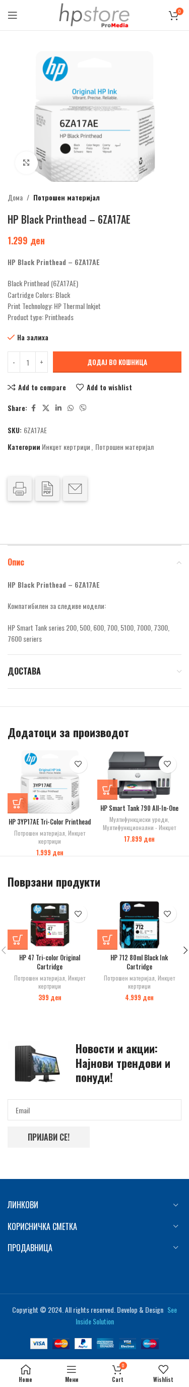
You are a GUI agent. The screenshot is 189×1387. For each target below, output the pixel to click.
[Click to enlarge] (26, 162)
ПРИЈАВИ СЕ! (49, 1137)
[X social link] (45, 408)
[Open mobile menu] (13, 15)
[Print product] (20, 489)
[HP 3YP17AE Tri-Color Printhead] (50, 782)
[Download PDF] (47, 489)
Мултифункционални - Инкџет (139, 827)
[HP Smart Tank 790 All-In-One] (139, 775)
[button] (18, 803)
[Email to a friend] (75, 489)
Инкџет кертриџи (66, 446)
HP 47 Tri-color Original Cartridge (49, 962)
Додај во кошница (117, 362)
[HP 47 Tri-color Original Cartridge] (50, 925)
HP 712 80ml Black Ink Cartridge (139, 962)
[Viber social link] (83, 408)
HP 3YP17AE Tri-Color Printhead (50, 822)
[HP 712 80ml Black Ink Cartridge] (139, 925)
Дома (15, 197)
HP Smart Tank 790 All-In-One (139, 808)
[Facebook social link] (33, 408)
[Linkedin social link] (58, 408)
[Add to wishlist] (78, 764)
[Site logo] (95, 14)
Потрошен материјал (66, 197)
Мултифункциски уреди (138, 819)
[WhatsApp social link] (71, 408)
